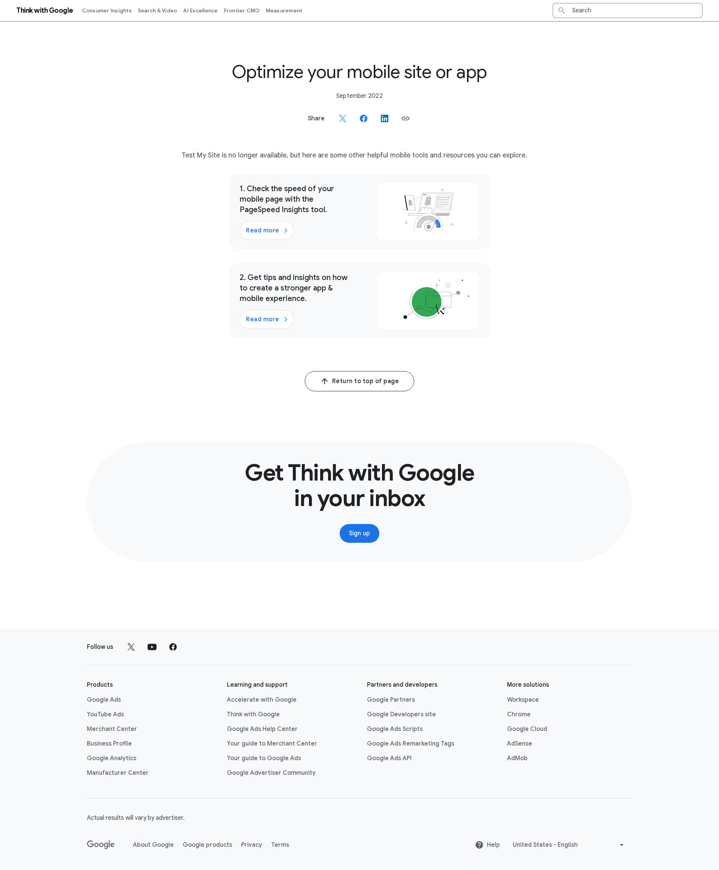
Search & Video (158, 10)
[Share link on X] (343, 118)
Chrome (519, 714)
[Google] (101, 844)
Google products (207, 845)
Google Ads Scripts (395, 729)
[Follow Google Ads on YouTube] (152, 647)
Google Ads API (389, 758)
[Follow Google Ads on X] (131, 647)
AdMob (517, 758)
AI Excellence (200, 10)
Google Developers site (401, 714)
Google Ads (104, 700)
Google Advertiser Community (271, 773)
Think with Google (253, 714)
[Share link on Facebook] (364, 118)
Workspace (523, 700)
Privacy (251, 845)
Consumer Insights (107, 10)
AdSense (519, 743)
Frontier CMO (242, 10)
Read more (262, 230)
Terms (280, 845)
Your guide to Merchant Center (272, 743)
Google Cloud (527, 729)
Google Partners (391, 700)
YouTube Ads (105, 714)
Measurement (284, 10)
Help (493, 845)
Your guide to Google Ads (264, 758)
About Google (153, 845)
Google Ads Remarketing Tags (410, 743)
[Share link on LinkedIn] (385, 118)
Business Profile (109, 743)
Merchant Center (112, 729)
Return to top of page (365, 381)
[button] (406, 118)
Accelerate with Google (262, 700)
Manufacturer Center (118, 773)
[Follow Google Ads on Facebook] (173, 647)
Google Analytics (111, 758)
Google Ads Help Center (262, 729)
